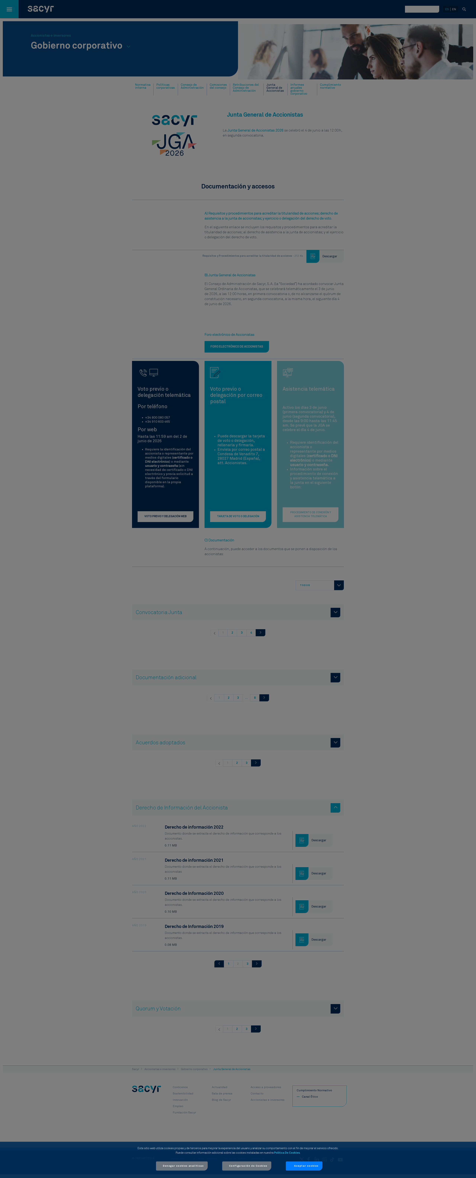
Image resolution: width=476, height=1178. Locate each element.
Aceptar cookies (306, 1166)
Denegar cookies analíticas (183, 1166)
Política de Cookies (287, 1152)
